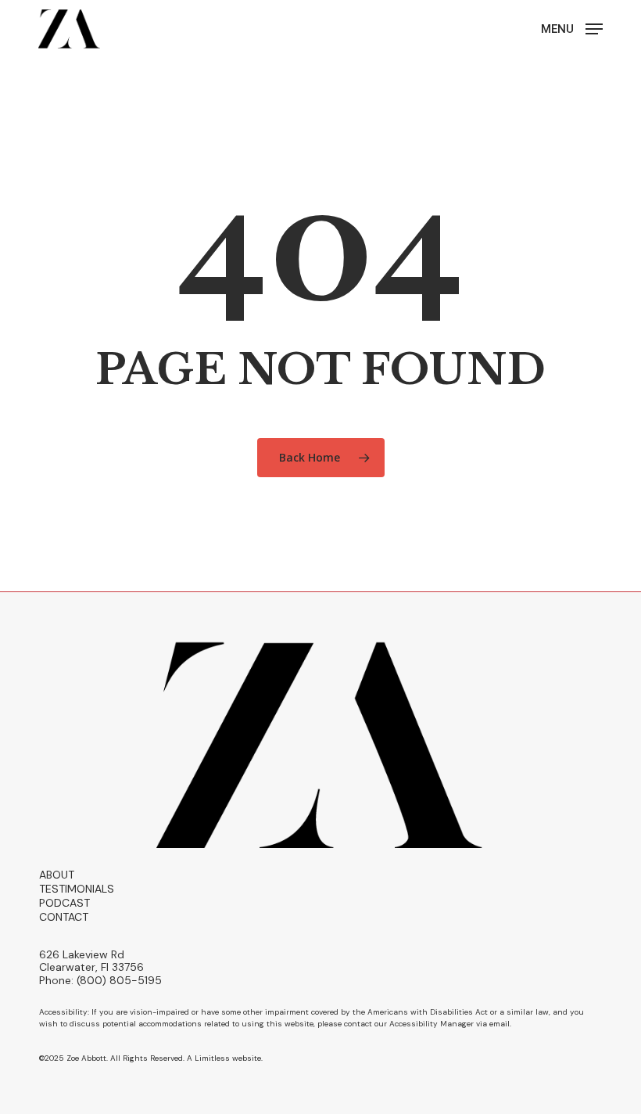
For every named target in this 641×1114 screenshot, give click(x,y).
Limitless (212, 1058)
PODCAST (64, 903)
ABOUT (56, 875)
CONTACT (63, 917)
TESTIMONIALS (76, 889)
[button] (572, 28)
